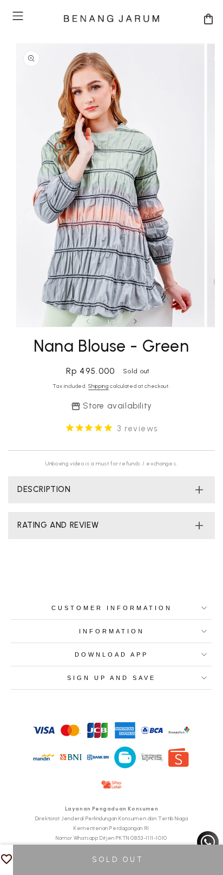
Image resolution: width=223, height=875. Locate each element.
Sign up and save (111, 678)
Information (112, 631)
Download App (111, 654)
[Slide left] (88, 321)
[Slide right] (135, 321)
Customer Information (111, 608)
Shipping (98, 386)
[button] (18, 16)
